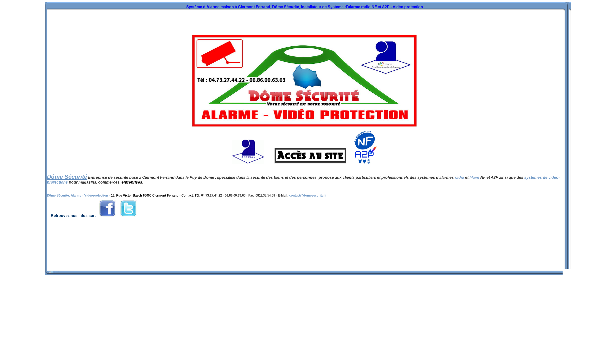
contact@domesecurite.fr (308, 195)
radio (460, 177)
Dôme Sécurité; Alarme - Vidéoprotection (77, 195)
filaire (474, 177)
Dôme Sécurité (67, 176)
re (56, 272)
